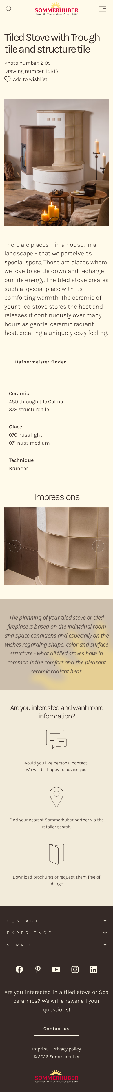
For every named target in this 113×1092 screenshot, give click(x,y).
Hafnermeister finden (41, 362)
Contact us (56, 1028)
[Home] (56, 8)
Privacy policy (66, 1049)
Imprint (40, 1049)
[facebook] (19, 969)
